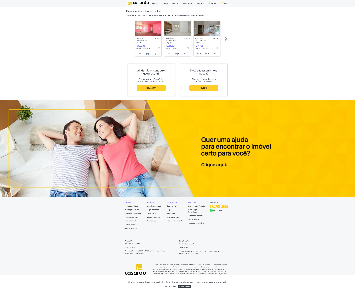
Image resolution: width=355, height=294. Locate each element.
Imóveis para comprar (132, 210)
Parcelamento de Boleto (196, 223)
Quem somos (171, 206)
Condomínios (187, 3)
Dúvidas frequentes (153, 217)
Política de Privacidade (174, 221)
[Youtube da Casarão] (218, 206)
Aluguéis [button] (155, 3)
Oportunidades (130, 225)
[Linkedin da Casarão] (222, 206)
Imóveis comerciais (131, 217)
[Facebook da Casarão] (211, 206)
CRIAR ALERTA (151, 88)
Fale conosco (171, 213)
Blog (168, 210)
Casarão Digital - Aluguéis (196, 206)
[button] (137, 28)
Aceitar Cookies (184, 286)
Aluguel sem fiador (153, 210)
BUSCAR (204, 88)
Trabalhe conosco (173, 217)
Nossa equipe (151, 221)
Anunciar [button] (175, 3)
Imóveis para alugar (131, 206)
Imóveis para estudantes (133, 213)
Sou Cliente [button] (214, 3)
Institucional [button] (200, 3)
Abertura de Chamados (195, 216)
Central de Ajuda (193, 219)
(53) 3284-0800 (218, 210)
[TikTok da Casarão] (226, 206)
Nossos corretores (131, 228)
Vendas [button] (165, 3)
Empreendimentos (131, 221)
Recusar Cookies (170, 286)
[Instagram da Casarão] (214, 206)
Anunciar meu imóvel (154, 206)
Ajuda (226, 3)
